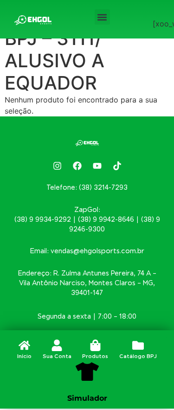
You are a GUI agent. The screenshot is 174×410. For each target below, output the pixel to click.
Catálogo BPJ (138, 356)
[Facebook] (77, 166)
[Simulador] (87, 371)
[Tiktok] (117, 166)
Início (24, 356)
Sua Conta (57, 356)
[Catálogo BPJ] (138, 345)
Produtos (95, 356)
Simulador (87, 398)
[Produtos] (95, 345)
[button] (102, 17)
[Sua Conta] (57, 345)
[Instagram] (57, 166)
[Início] (24, 345)
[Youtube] (97, 166)
